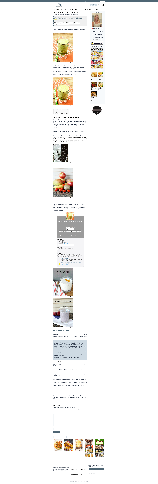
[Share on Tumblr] (63, 330)
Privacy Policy (85, 481)
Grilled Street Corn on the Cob (100, 88)
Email (66, 428)
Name (55, 428)
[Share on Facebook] (56, 330)
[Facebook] (91, 5)
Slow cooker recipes (83, 469)
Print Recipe (64, 22)
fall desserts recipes (79, 65)
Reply (85, 364)
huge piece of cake (71, 74)
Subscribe (102, 1)
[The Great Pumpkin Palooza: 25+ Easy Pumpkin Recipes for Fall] (89, 448)
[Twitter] (92, 5)
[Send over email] (61, 330)
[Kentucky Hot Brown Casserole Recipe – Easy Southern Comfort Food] (68, 445)
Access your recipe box (74, 474)
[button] (54, 19)
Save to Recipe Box (70, 22)
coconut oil (66, 243)
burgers (62, 73)
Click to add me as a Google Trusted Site (62, 24)
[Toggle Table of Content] (67, 109)
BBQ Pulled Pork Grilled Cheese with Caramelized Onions (93, 99)
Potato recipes (82, 467)
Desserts (80, 9)
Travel (72, 472)
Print (69, 229)
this (73, 68)
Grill (80, 472)
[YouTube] (96, 5)
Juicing (57, 112)
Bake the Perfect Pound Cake (93, 79)
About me (72, 467)
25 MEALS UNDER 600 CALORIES (100, 79)
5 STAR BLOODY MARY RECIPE (93, 88)
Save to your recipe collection (65, 231)
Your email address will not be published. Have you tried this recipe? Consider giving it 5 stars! (70, 410)
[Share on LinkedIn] (68, 330)
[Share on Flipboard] (66, 330)
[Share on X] (59, 330)
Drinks (76, 9)
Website (78, 428)
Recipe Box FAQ (65, 264)
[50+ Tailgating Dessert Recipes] (99, 448)
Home (55, 1)
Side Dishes (97, 9)
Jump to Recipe (57, 22)
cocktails (74, 71)
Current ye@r (56, 434)
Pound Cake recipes (74, 469)
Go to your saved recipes (76, 231)
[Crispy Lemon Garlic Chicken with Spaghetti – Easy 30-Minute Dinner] (58, 445)
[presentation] (94, 74)
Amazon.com (67, 466)
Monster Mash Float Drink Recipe (80, 335)
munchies (80, 71)
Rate (72, 229)
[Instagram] (93, 5)
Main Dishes (91, 9)
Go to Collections (77, 22)
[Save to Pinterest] (54, 330)
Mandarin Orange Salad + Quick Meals (60, 335)
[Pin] (70, 106)
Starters (72, 9)
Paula (72, 226)
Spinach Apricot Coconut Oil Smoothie (61, 111)
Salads (81, 474)
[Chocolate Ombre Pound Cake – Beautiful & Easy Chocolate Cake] (79, 445)
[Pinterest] (95, 5)
